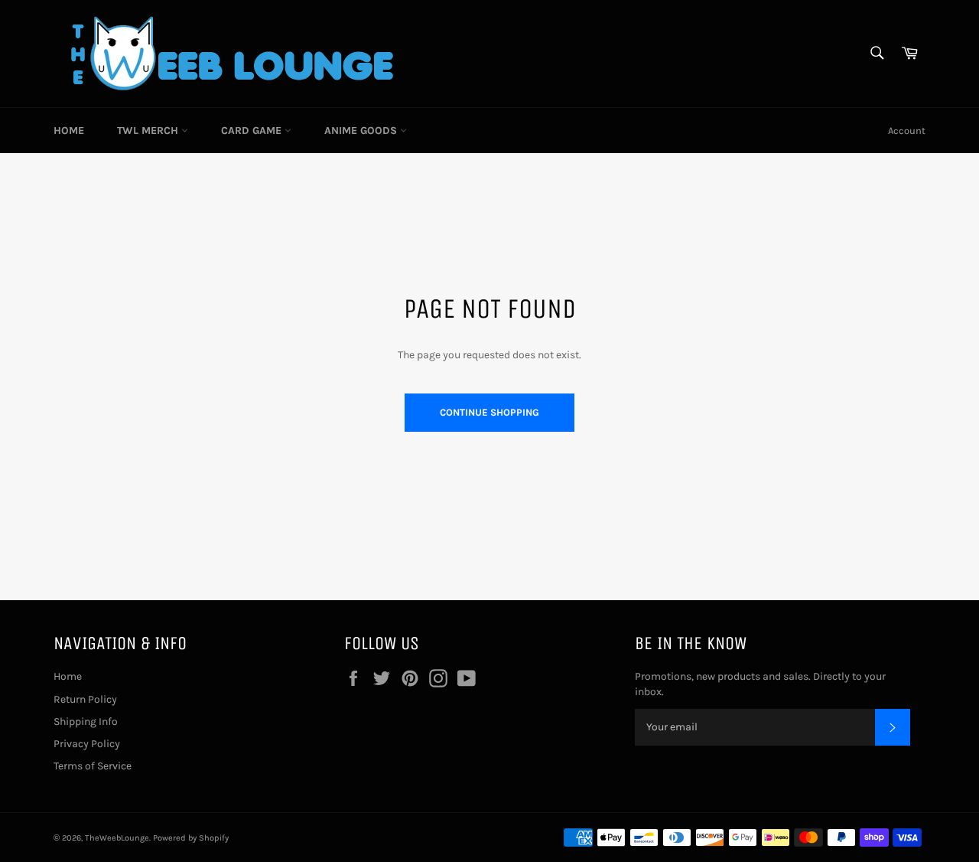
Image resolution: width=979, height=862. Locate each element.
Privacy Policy (87, 743)
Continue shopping (489, 412)
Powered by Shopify (191, 838)
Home (69, 130)
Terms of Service (93, 765)
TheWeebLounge (117, 838)
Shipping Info (86, 721)
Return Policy (85, 699)
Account (906, 130)
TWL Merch (149, 130)
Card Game (253, 130)
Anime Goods (362, 130)
